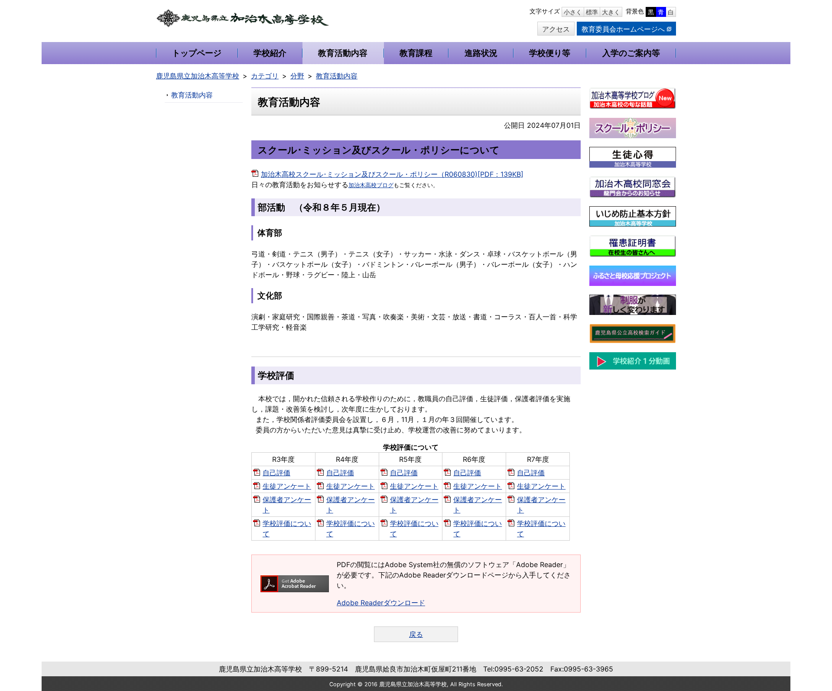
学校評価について (287, 528)
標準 (592, 12)
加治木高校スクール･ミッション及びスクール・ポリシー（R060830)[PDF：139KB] (392, 174)
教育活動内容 (337, 75)
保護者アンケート (287, 504)
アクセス (556, 29)
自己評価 (276, 472)
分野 (297, 75)
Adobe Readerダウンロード (381, 602)
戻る (416, 634)
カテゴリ (265, 75)
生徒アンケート (287, 486)
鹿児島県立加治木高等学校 (197, 75)
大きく (611, 12)
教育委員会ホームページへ (623, 29)
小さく (573, 12)
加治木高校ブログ (370, 185)
